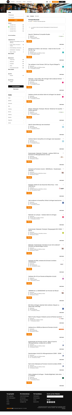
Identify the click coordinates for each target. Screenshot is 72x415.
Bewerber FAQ (36, 401)
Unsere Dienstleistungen (24, 396)
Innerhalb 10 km (13, 24)
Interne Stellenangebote (11, 397)
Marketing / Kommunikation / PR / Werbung (16, 42)
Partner (8, 401)
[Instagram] (52, 402)
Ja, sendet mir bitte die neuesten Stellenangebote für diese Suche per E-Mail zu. (44, 28)
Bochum (9, 111)
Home (28, 16)
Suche (15, 20)
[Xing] (48, 402)
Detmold (9, 117)
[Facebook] (54, 402)
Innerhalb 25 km (13, 26)
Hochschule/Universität (14, 67)
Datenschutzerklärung (61, 407)
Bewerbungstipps (36, 397)
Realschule (12, 61)
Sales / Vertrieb (13, 51)
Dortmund (10, 103)
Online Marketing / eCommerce (15, 47)
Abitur (11, 65)
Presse (8, 399)
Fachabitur (12, 63)
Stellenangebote (36, 396)
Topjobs (11, 81)
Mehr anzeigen (11, 53)
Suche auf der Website (53, 394)
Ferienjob (32, 16)
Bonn (9, 106)
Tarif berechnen (23, 397)
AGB (56, 407)
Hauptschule (12, 59)
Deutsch (11, 75)
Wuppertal (10, 120)
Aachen (9, 122)
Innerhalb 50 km (13, 28)
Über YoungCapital (10, 396)
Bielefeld (9, 100)
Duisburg (9, 114)
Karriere (34, 399)
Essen (9, 97)
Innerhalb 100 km (13, 30)
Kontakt (24, 1)
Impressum (63, 408)
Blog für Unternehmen (24, 399)
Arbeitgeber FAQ (23, 401)
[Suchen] (50, 1)
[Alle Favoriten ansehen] (47, 1)
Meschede (37, 16)
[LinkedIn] (50, 402)
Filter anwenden (16, 86)
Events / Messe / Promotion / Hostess (15, 45)
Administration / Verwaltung (15, 49)
